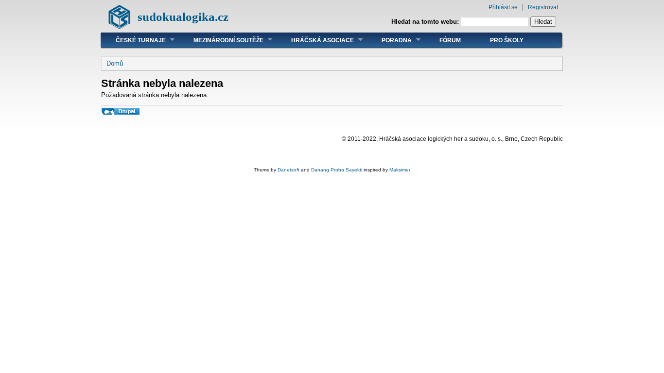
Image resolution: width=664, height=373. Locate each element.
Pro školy (507, 40)
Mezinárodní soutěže (221, 40)
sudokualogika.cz (183, 16)
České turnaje (133, 40)
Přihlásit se (503, 7)
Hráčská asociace (315, 40)
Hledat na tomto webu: (426, 21)
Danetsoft (288, 169)
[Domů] (119, 27)
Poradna (389, 40)
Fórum (450, 40)
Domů (114, 63)
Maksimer (399, 169)
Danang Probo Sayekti (336, 169)
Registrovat (543, 7)
